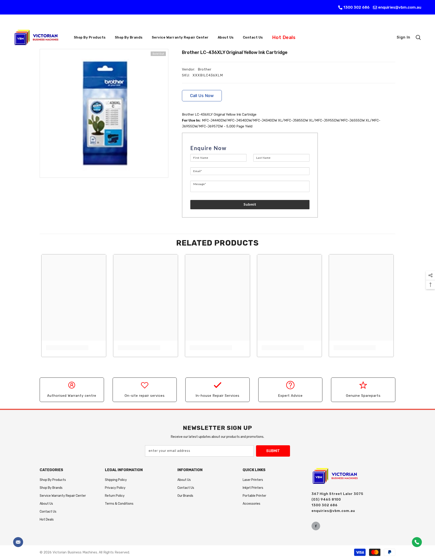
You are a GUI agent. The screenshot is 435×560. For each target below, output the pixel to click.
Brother (204, 69)
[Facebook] (316, 526)
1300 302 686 (356, 7)
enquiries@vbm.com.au (399, 7)
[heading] (249, 148)
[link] (67, 347)
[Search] (418, 37)
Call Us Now (202, 95)
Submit (250, 204)
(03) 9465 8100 (326, 499)
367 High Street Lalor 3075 (337, 494)
